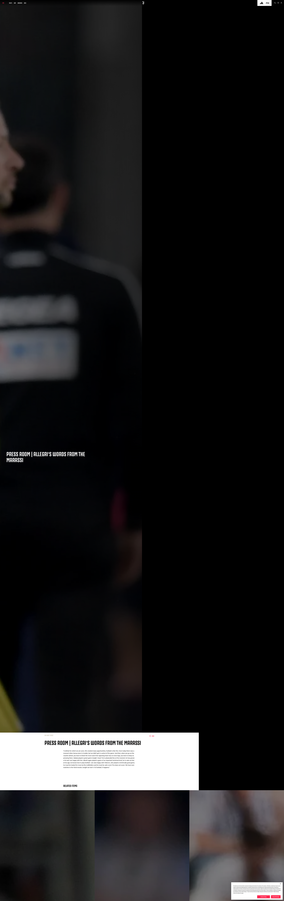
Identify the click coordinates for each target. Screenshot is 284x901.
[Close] (280, 883)
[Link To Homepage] (143, 3)
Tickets (10, 3)
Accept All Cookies (275, 896)
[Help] (278, 3)
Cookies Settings (263, 896)
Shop (15, 3)
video (25, 3)
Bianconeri (20, 3)
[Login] (281, 3)
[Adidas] (261, 3)
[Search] (275, 3)
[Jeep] (267, 3)
